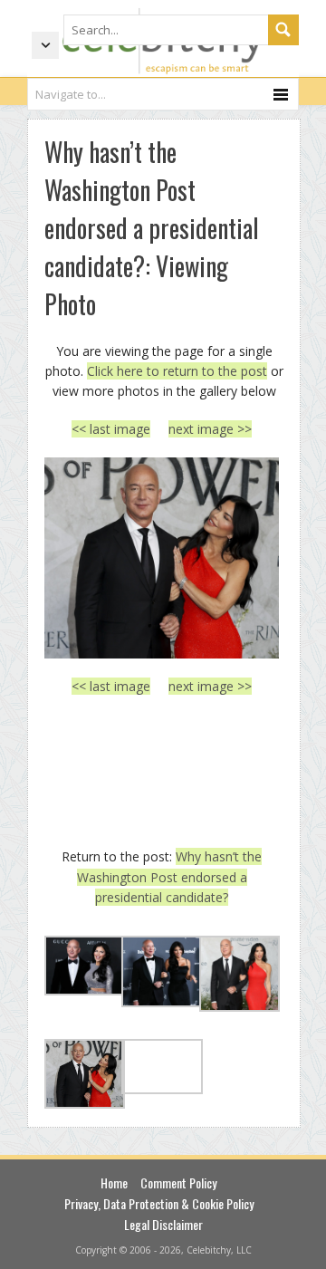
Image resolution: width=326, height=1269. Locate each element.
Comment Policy (178, 1182)
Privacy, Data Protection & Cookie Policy (159, 1203)
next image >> (210, 428)
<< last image (111, 428)
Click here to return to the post (177, 371)
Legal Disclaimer (163, 1224)
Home (114, 1182)
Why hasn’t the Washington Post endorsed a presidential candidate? (170, 877)
